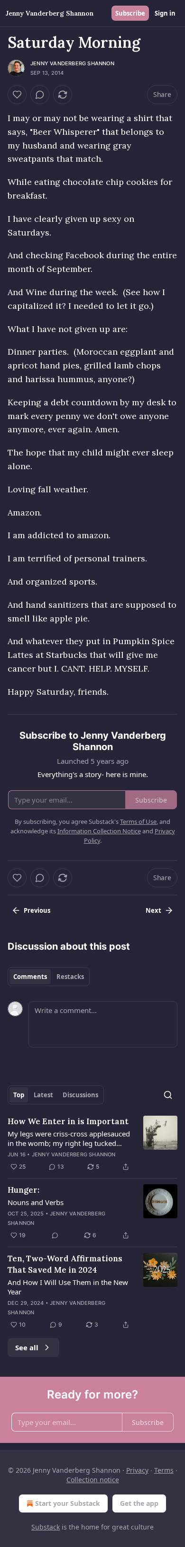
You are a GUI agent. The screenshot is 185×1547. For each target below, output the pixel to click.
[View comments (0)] (39, 94)
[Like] (17, 94)
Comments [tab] (30, 976)
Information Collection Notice (99, 831)
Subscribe (130, 13)
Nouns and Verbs (36, 1202)
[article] (92, 1144)
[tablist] (49, 976)
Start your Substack (67, 1503)
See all (26, 1347)
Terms (164, 1470)
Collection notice (92, 1479)
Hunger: (23, 1190)
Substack (45, 1526)
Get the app (139, 1503)
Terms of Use (138, 821)
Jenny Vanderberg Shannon (72, 63)
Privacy (137, 1470)
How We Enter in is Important (68, 1121)
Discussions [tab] (80, 1095)
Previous (37, 910)
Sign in (165, 13)
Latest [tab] (43, 1095)
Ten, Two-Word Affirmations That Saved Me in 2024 (65, 1264)
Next (153, 910)
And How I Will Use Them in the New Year (68, 1286)
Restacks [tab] (70, 976)
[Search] (167, 1094)
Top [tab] (18, 1095)
